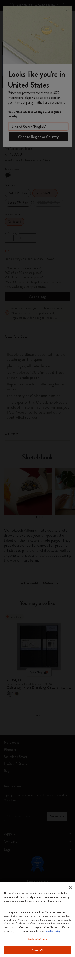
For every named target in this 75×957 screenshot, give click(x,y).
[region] (37, 919)
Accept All (37, 950)
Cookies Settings (37, 939)
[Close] (70, 887)
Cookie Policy (53, 931)
